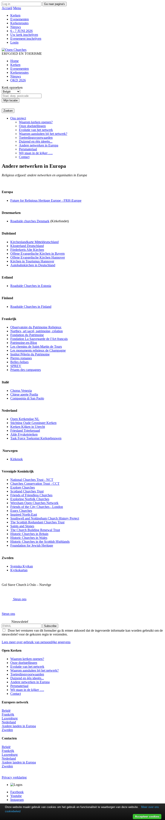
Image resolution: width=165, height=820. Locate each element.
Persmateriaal (28, 149)
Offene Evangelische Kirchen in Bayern (37, 253)
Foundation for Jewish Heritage (31, 545)
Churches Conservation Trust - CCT (35, 483)
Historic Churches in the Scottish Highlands (40, 541)
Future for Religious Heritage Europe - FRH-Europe (45, 200)
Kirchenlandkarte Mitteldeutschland (34, 242)
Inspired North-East (23, 514)
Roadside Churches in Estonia (30, 286)
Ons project (18, 118)
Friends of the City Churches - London (36, 507)
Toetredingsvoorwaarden (36, 137)
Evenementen (19, 19)
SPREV (15, 366)
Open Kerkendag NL (24, 419)
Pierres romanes (21, 358)
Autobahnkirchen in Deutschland (32, 265)
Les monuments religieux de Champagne (38, 350)
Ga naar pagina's (54, 4)
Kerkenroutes (19, 23)
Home (14, 61)
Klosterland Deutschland (27, 246)
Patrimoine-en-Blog (23, 342)
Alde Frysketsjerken (24, 434)
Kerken (15, 15)
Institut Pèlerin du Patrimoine (30, 354)
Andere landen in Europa (19, 726)
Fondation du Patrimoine (27, 335)
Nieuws (15, 27)
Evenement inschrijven (25, 38)
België (6, 710)
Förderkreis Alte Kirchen (27, 249)
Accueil (7, 8)
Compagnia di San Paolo (27, 398)
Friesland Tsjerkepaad (25, 430)
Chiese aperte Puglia (24, 394)
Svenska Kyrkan (21, 566)
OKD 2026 (18, 80)
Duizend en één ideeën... (35, 141)
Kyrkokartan (19, 570)
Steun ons (19, 599)
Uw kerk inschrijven (24, 35)
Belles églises (19, 362)
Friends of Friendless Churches (31, 495)
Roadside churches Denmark (29, 221)
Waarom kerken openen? (36, 122)
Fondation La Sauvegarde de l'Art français (39, 339)
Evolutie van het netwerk (36, 130)
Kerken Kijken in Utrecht (27, 426)
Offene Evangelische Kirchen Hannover (37, 257)
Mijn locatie (10, 100)
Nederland (9, 722)
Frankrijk (8, 714)
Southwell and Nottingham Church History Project (44, 518)
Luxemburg (10, 718)
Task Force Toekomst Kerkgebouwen (35, 438)
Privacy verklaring (14, 777)
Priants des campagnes (25, 370)
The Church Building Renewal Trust (35, 530)
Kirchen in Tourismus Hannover (32, 261)
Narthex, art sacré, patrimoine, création (36, 331)
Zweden (7, 730)
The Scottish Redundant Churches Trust (37, 522)
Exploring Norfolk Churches (29, 499)
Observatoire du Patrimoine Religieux (35, 327)
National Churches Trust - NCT (31, 480)
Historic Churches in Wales (28, 538)
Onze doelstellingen (32, 126)
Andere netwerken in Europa (38, 145)
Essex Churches (21, 510)
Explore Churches (22, 487)
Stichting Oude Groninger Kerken (33, 423)
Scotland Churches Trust (27, 491)
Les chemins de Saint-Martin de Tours (36, 346)
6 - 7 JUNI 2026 (21, 31)
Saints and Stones (22, 526)
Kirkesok (16, 459)
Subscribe (50, 626)
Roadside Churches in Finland (30, 306)
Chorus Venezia (21, 390)
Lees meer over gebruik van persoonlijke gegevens (36, 642)
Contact (24, 157)
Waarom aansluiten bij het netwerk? (43, 134)
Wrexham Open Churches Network (34, 503)
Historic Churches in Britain (29, 534)
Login (14, 42)
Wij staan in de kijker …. (36, 153)
